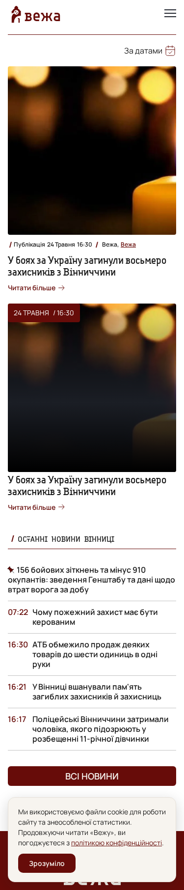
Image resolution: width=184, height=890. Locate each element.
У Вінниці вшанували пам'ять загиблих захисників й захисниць (96, 691)
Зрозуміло (47, 863)
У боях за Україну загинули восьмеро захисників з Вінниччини (87, 266)
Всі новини (92, 776)
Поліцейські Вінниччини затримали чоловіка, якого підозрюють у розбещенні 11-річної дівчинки (100, 729)
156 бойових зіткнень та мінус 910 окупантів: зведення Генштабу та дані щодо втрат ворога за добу (91, 579)
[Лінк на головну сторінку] (36, 14)
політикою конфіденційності (116, 842)
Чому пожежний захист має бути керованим (95, 617)
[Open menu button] (170, 14)
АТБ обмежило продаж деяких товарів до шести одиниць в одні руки (95, 654)
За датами (143, 50)
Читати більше (31, 287)
